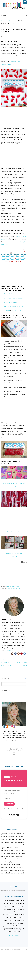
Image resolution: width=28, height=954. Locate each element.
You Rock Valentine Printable (14, 532)
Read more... (10, 651)
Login (24, 678)
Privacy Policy (14, 935)
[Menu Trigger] (25, 2)
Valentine (10, 588)
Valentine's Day (15, 586)
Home (3, 21)
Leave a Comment (5, 34)
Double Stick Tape (10, 306)
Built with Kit (14, 814)
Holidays (10, 21)
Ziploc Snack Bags (10, 302)
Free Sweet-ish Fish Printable (14, 298)
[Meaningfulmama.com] (14, 9)
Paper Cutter (16, 310)
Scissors (7, 310)
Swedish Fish (8, 294)
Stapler (21, 306)
